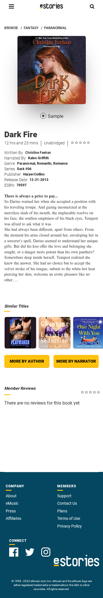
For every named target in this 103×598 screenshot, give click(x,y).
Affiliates (13, 518)
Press (11, 511)
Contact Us (67, 503)
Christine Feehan (38, 153)
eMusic (12, 503)
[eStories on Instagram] (46, 552)
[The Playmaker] (20, 332)
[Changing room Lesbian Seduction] (54, 332)
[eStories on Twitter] (30, 552)
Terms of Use (68, 518)
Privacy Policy (69, 526)
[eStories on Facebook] (14, 552)
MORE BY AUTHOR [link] (27, 361)
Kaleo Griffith (38, 158)
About (11, 496)
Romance (60, 163)
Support (64, 496)
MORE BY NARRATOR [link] (76, 361)
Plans (62, 511)
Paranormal (26, 163)
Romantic (44, 163)
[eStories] (51, 5)
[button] (11, 6)
